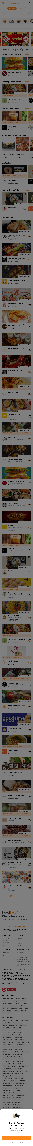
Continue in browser (16, 1142)
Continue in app (16, 1138)
